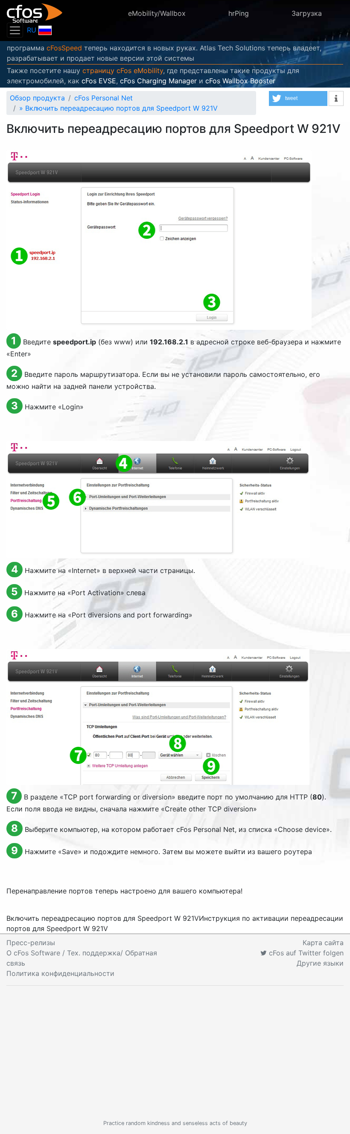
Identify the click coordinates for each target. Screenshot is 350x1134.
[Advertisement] (175, 1052)
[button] (298, 98)
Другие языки (320, 963)
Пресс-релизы (30, 942)
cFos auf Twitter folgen (305, 953)
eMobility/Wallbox (157, 13)
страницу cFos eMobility (122, 70)
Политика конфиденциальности (60, 973)
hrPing (238, 13)
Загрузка (307, 13)
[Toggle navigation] (15, 30)
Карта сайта (323, 942)
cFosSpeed (64, 48)
